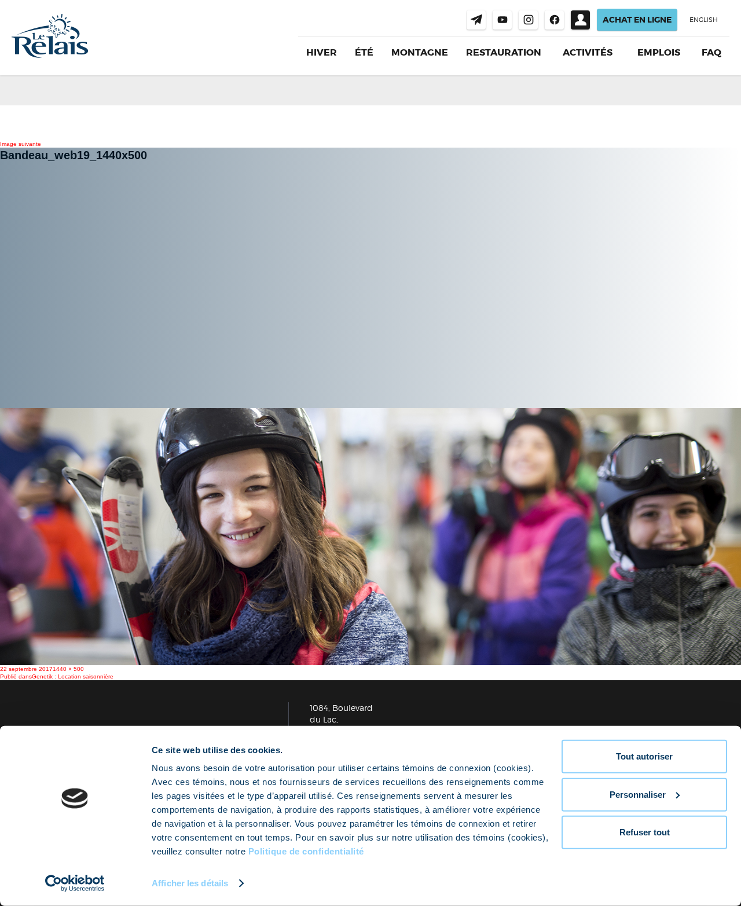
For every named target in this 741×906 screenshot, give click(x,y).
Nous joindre (476, 20)
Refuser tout (644, 832)
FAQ (711, 52)
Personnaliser (638, 794)
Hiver (321, 52)
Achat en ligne (637, 19)
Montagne (419, 52)
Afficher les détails (190, 883)
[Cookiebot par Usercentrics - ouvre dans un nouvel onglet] (75, 883)
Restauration (503, 52)
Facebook (554, 20)
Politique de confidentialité (306, 851)
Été (364, 52)
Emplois (658, 52)
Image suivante (20, 144)
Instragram (528, 20)
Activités (587, 52)
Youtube (502, 20)
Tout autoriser (644, 756)
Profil (580, 20)
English (703, 20)
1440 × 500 (68, 669)
